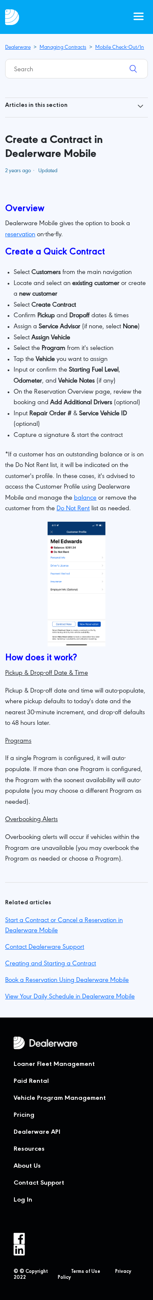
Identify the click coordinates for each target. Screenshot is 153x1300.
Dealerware (18, 47)
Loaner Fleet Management (54, 1064)
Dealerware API (37, 1132)
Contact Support (39, 1183)
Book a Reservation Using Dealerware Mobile (67, 980)
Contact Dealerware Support (44, 947)
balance (85, 498)
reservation (20, 235)
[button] (138, 17)
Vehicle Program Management (60, 1098)
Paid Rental (31, 1081)
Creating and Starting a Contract (50, 964)
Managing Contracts (63, 47)
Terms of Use (85, 1272)
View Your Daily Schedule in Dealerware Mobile (70, 997)
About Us (27, 1166)
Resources (29, 1149)
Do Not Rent (73, 509)
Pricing (24, 1115)
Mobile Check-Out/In (119, 47)
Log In (23, 1200)
